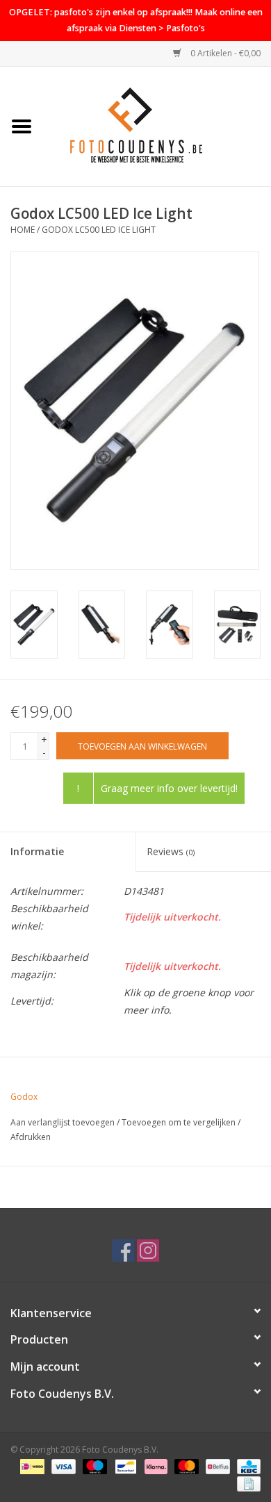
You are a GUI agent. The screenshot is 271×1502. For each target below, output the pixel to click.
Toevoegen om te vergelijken (180, 1122)
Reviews (171, 851)
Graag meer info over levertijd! (169, 788)
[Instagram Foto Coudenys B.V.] (148, 1250)
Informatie (37, 851)
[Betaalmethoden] (30, 1465)
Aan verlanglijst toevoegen (62, 1122)
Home (22, 230)
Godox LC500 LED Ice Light (99, 230)
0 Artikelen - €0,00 (224, 53)
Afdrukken (30, 1137)
